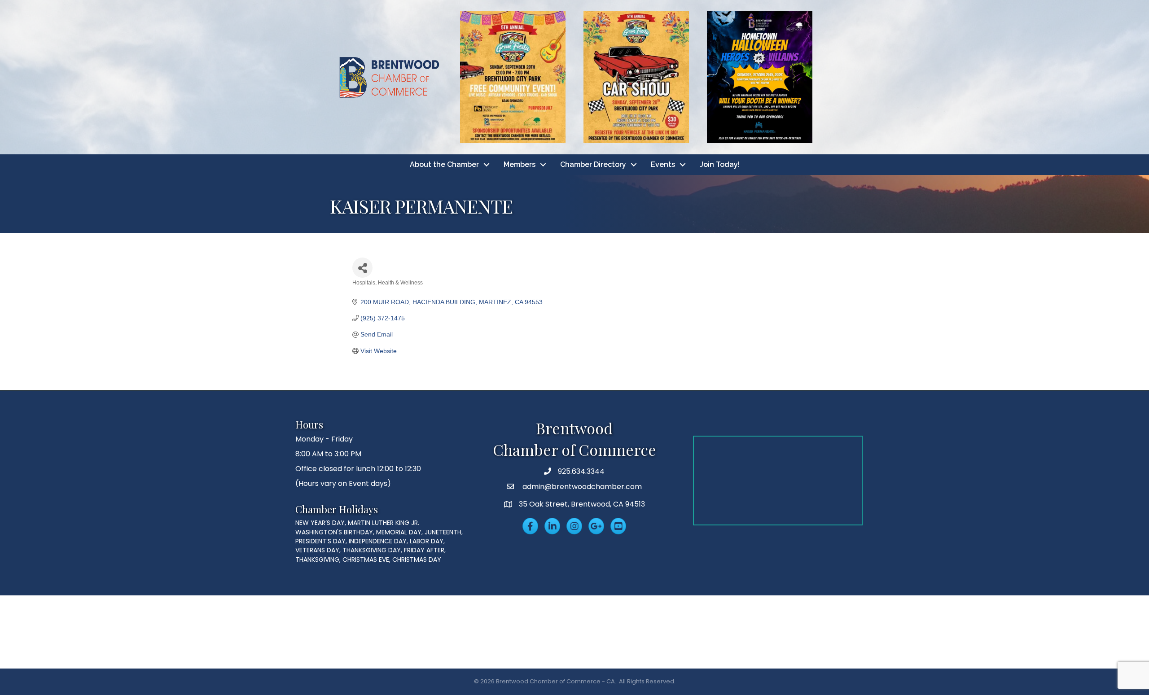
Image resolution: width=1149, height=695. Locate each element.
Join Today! (720, 164)
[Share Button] (362, 268)
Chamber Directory (593, 164)
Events (663, 164)
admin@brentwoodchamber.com (581, 486)
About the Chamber (444, 164)
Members (519, 164)
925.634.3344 (581, 471)
